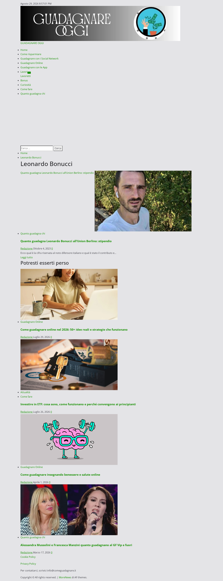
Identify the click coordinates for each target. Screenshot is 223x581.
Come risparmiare (30, 54)
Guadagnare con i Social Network (39, 58)
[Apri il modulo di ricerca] (21, 143)
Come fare (26, 89)
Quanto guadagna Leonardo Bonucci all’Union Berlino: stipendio (57, 172)
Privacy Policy (28, 563)
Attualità (25, 392)
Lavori (23, 71)
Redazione (26, 248)
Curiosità (25, 84)
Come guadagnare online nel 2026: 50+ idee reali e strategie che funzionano (74, 329)
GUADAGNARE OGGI (32, 43)
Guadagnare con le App (33, 67)
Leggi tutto (26, 257)
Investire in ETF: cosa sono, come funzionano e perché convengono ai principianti (78, 404)
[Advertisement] (111, 118)
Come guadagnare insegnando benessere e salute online (60, 474)
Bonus (24, 80)
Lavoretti (25, 76)
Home (23, 50)
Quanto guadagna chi (32, 93)
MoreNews (65, 577)
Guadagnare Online (31, 63)
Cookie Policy (27, 557)
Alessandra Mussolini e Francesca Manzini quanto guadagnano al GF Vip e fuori (76, 545)
